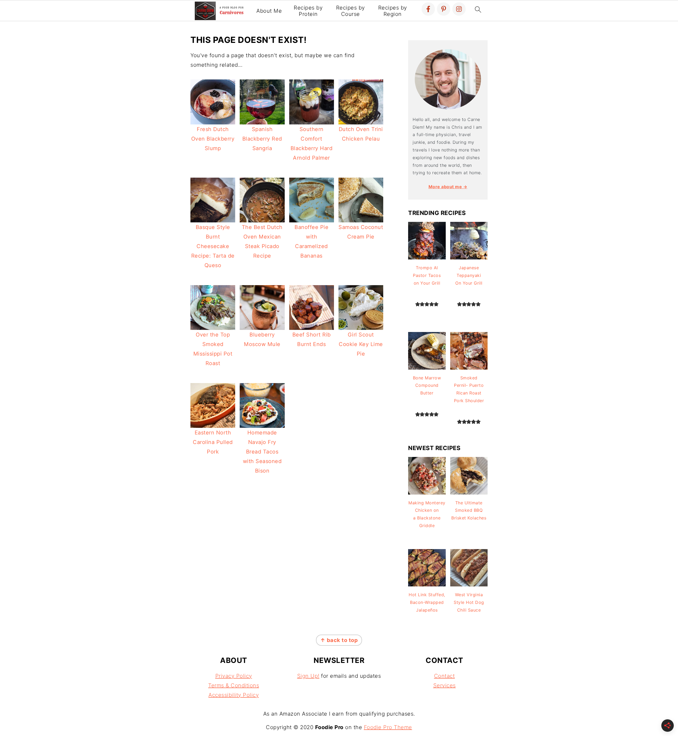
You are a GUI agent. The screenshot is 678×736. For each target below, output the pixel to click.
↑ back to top (339, 640)
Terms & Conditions (233, 685)
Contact (444, 676)
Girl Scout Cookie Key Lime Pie (361, 344)
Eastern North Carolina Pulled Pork (213, 442)
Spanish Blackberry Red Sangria (262, 138)
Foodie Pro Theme (388, 727)
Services (444, 685)
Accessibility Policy (233, 695)
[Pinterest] (443, 9)
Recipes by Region (392, 11)
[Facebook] (428, 9)
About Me (269, 11)
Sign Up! (308, 676)
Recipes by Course (350, 11)
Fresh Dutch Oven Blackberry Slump (213, 138)
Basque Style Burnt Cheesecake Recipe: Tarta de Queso (213, 246)
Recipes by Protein (308, 11)
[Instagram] (459, 9)
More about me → (448, 186)
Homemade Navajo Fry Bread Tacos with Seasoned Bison (262, 451)
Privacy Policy (233, 676)
